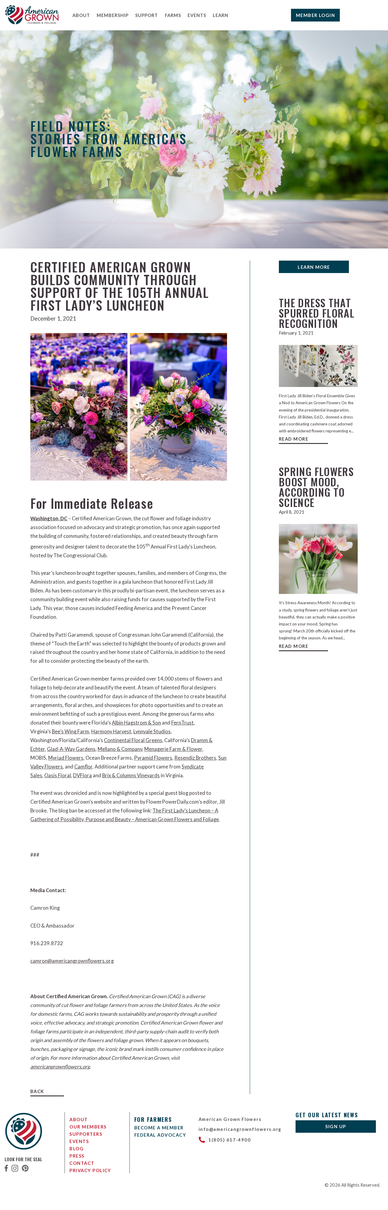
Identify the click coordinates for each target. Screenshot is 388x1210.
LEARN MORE (314, 267)
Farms (173, 15)
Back (37, 1091)
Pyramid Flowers (153, 758)
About (81, 15)
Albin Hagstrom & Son (136, 723)
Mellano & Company (120, 749)
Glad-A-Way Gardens (71, 749)
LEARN (220, 15)
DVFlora (82, 775)
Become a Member (159, 1127)
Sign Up (335, 1126)
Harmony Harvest (111, 731)
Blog (76, 1148)
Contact (81, 1163)
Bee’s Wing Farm (70, 731)
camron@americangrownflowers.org (72, 961)
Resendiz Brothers (195, 758)
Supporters (85, 1134)
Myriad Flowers (65, 758)
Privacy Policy (90, 1170)
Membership (113, 15)
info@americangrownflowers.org (240, 1129)
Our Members (87, 1126)
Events (197, 15)
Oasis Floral (57, 775)
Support (146, 15)
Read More (293, 439)
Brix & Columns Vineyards (131, 775)
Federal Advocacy (160, 1135)
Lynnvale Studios (152, 731)
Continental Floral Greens (133, 740)
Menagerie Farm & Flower (173, 749)
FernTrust (182, 723)
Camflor (83, 767)
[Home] (32, 23)
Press (76, 1155)
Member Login (315, 15)
